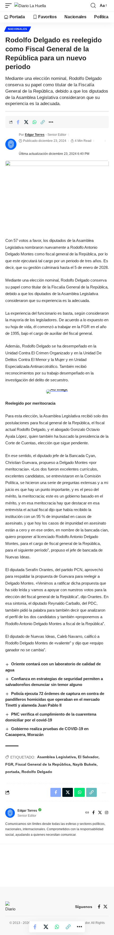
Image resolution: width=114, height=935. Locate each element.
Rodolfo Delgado (36, 772)
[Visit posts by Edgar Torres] (10, 144)
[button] (9, 5)
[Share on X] (26, 122)
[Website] (87, 813)
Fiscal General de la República (43, 764)
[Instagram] (106, 813)
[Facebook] (93, 813)
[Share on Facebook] (18, 122)
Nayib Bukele (85, 764)
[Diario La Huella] (30, 5)
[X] (100, 813)
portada (12, 772)
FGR (9, 764)
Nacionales (17, 29)
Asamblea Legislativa (56, 757)
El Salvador (88, 757)
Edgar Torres (35, 135)
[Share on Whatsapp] (34, 122)
